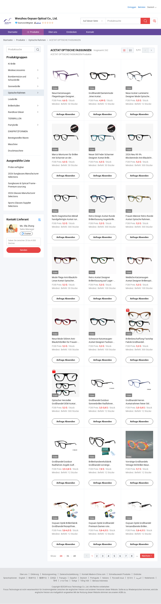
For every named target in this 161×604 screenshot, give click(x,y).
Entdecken (72, 31)
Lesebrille (12, 99)
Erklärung (35, 574)
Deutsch (83, 578)
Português (94, 578)
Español (73, 578)
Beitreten (141, 7)
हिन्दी (55, 580)
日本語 (53, 578)
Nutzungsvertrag (49, 574)
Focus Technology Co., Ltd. (77, 586)
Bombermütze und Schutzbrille (17, 78)
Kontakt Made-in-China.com (93, 574)
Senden (23, 249)
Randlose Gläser (16, 112)
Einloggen (132, 7)
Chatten (27, 233)
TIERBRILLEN (14, 118)
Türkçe (74, 580)
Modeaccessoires (16, 70)
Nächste (146, 555)
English (22, 578)
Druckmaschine (15, 150)
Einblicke (137, 574)
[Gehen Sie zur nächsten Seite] (151, 50)
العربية (138, 578)
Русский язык (118, 578)
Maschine (12, 144)
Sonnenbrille (14, 86)
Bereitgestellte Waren (18, 137)
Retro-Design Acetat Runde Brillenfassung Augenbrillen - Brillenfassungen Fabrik (102, 219)
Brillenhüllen (14, 105)
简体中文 (32, 578)
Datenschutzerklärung (69, 574)
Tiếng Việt (84, 580)
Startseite (12, 31)
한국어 (130, 578)
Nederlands (149, 578)
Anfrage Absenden (65, 114)
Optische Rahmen (16, 92)
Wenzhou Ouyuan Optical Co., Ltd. (36, 18)
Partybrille (13, 124)
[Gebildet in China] (23, 6)
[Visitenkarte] (39, 219)
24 (61, 556)
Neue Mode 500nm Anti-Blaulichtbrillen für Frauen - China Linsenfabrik (65, 342)
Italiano (105, 578)
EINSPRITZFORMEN (18, 131)
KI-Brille (11, 63)
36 (68, 555)
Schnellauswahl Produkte (119, 574)
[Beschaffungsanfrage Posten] (155, 21)
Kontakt (90, 31)
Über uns (52, 31)
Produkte (34, 31)
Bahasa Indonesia (100, 580)
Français (63, 578)
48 (74, 555)
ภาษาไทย (64, 580)
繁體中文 (43, 578)
